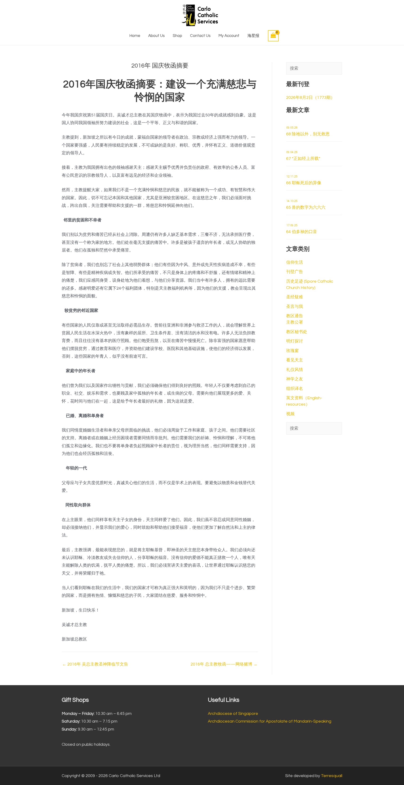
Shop (177, 36)
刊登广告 (294, 272)
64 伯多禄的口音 (301, 229)
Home (134, 36)
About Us (156, 36)
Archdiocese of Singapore (233, 713)
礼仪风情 (294, 369)
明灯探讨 (294, 341)
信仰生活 (294, 262)
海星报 (253, 36)
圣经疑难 (294, 297)
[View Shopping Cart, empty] (273, 35)
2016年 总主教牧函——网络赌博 (224, 664)
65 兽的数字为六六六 (305, 204)
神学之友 (294, 379)
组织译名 (294, 388)
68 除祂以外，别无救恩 (308, 131)
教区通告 (294, 316)
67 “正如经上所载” (303, 156)
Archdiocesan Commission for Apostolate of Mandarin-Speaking (269, 721)
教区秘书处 (296, 332)
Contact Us (200, 36)
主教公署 (294, 322)
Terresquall (331, 776)
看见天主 (294, 360)
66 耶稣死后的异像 (303, 180)
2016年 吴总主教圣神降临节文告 (95, 664)
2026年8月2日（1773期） (310, 97)
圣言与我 (294, 306)
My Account (228, 36)
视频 (290, 414)
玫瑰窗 (292, 351)
